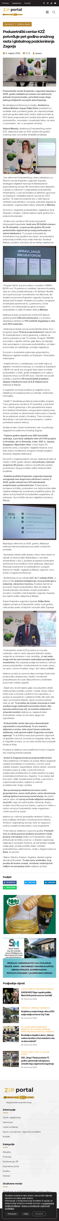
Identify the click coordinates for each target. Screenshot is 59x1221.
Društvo (20, 24)
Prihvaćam (12, 1214)
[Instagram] (47, 3)
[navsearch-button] (54, 12)
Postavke (39, 1214)
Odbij (25, 1214)
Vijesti (27, 24)
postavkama (48, 1203)
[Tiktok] (51, 3)
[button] (47, 12)
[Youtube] (55, 3)
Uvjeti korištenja (12, 1206)
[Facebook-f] (44, 3)
